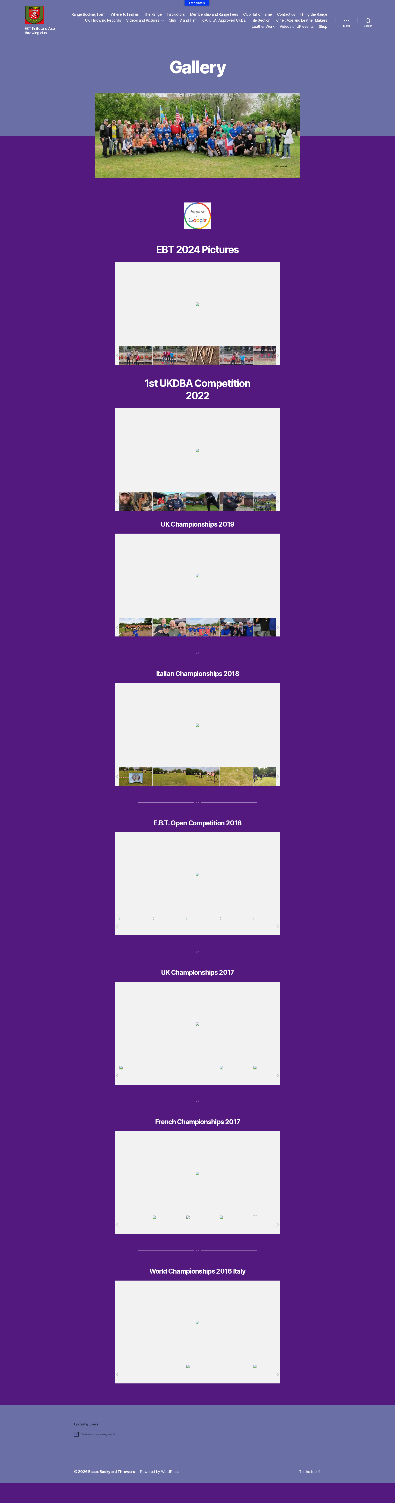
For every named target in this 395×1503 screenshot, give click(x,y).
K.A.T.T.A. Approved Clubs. (224, 20)
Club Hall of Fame (257, 14)
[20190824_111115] (169, 926)
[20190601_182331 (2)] (169, 627)
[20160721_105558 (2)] (236, 1374)
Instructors (176, 14)
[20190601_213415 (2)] (236, 627)
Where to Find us (125, 14)
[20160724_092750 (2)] (203, 1374)
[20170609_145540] (270, 1075)
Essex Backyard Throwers (111, 1471)
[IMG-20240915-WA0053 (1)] (236, 355)
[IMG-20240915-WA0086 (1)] (270, 355)
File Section (260, 20)
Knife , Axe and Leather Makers (301, 20)
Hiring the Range (313, 14)
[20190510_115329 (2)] (169, 776)
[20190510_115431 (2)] (236, 777)
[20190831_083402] (270, 926)
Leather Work (263, 26)
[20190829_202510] (236, 926)
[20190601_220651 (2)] (270, 627)
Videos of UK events (297, 26)
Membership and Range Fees (214, 14)
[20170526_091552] (203, 1225)
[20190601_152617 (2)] (136, 627)
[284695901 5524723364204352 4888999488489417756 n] (270, 501)
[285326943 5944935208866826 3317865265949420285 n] (203, 502)
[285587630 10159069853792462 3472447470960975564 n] (169, 501)
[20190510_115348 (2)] (203, 776)
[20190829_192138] (203, 926)
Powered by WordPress (159, 1471)
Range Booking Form (89, 14)
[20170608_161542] (135, 1075)
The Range (153, 14)
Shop (323, 26)
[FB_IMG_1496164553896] (135, 1225)
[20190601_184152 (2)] (203, 627)
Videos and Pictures (142, 20)
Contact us (286, 14)
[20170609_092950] (203, 1075)
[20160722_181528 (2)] (169, 1374)
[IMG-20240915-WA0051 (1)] (203, 356)
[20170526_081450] (169, 1225)
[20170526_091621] (270, 1224)
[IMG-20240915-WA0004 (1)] (169, 355)
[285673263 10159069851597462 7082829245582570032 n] (236, 502)
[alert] (139, 1434)
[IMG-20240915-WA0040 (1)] (135, 355)
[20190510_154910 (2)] (270, 776)
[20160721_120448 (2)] (270, 1374)
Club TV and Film (182, 20)
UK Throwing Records (103, 20)
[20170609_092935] (169, 1075)
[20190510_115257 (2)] (136, 776)
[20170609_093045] (236, 1075)
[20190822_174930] (136, 926)
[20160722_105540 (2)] (136, 1374)
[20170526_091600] (236, 1225)
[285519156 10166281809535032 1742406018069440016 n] (135, 502)
